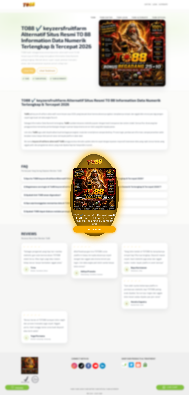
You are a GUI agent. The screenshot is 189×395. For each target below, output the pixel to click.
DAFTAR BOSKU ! (94, 229)
